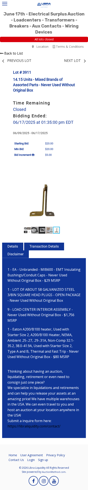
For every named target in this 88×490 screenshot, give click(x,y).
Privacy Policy (55, 455)
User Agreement (31, 455)
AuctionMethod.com (54, 471)
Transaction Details (44, 246)
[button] (76, 178)
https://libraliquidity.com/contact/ (33, 426)
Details (12, 246)
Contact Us (16, 460)
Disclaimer (15, 254)
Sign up (43, 460)
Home (13, 455)
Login (31, 460)
